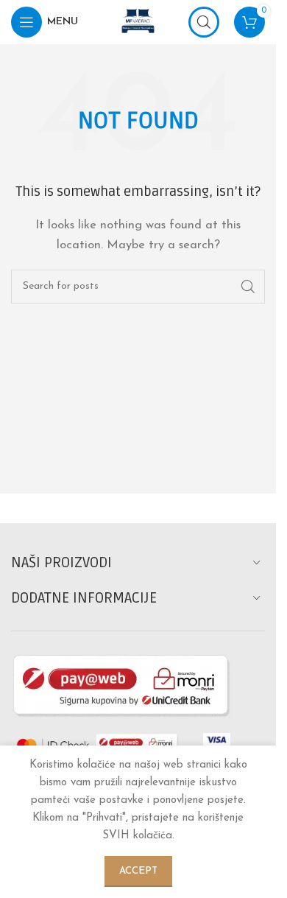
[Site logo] (138, 21)
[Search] (204, 22)
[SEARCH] (248, 287)
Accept (138, 871)
